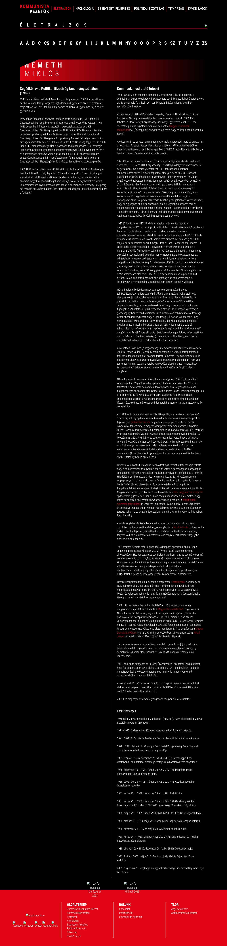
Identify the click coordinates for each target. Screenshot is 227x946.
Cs (46, 43)
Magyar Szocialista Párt (170, 609)
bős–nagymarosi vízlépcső (188, 492)
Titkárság (72, 932)
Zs (204, 43)
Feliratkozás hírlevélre (131, 917)
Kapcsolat (124, 909)
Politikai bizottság (76, 928)
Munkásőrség (181, 527)
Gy (78, 43)
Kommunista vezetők (78, 913)
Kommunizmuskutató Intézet (82, 909)
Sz (172, 43)
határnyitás (179, 582)
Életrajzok (72, 917)
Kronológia (73, 920)
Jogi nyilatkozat (179, 909)
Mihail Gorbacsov (141, 422)
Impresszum (126, 913)
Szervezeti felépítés (77, 924)
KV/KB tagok (74, 936)
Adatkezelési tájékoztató (184, 913)
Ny (127, 43)
